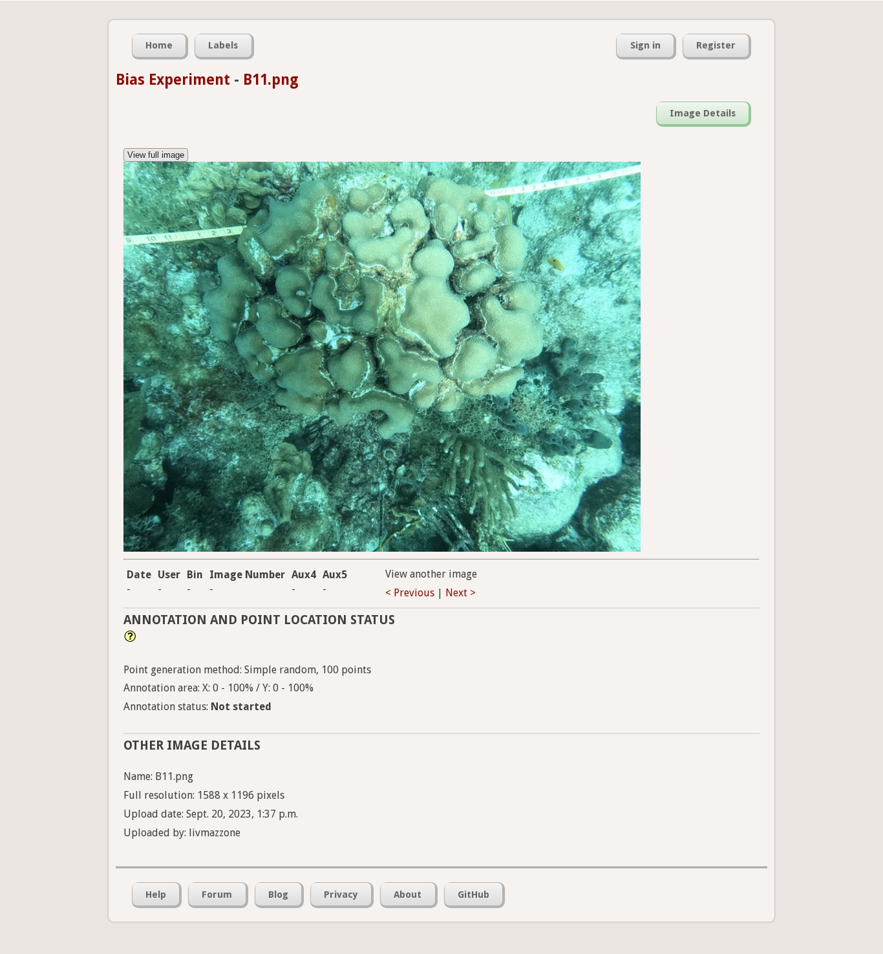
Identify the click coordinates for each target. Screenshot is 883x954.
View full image (155, 155)
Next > (460, 593)
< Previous (409, 593)
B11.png (271, 79)
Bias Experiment (173, 79)
